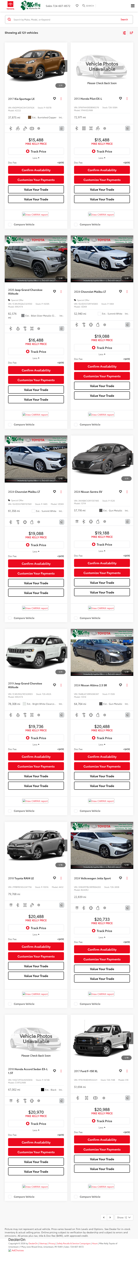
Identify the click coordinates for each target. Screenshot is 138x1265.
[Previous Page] (103, 1217)
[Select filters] (124, 32)
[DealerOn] (17, 1239)
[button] (64, 66)
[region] (36, 162)
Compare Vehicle (24, 224)
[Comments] (61, 128)
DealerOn (33, 1243)
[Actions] (61, 99)
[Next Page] (110, 1217)
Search (124, 19)
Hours (95, 1243)
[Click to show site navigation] (132, 6)
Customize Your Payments (36, 179)
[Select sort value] (130, 33)
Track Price (38, 151)
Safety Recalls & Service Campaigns (74, 1243)
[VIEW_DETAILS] (102, 65)
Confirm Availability (36, 170)
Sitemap (43, 1243)
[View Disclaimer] (39, 128)
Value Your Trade (36, 189)
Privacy (52, 1243)
